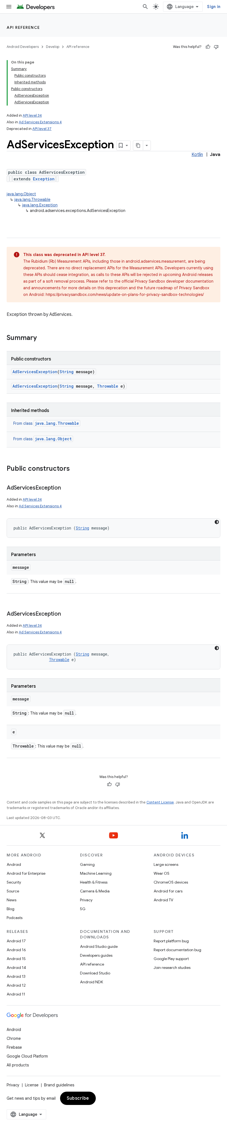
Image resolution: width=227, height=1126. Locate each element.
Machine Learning (96, 873)
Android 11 (16, 994)
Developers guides (96, 955)
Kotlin (197, 154)
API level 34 (32, 115)
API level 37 (41, 128)
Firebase (14, 1047)
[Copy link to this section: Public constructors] (75, 469)
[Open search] (145, 6)
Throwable (107, 386)
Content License (160, 802)
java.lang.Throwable (32, 199)
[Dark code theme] (216, 522)
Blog (10, 908)
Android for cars (168, 891)
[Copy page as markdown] (138, 145)
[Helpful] (208, 47)
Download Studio (95, 973)
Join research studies (172, 967)
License (31, 1085)
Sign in (213, 6)
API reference (23, 27)
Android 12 (16, 985)
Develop (52, 46)
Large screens (166, 864)
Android (14, 864)
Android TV (163, 899)
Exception (44, 178)
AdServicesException (34, 371)
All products (18, 1065)
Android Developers (23, 46)
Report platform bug (171, 940)
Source (13, 891)
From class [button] (46, 423)
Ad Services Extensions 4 (40, 122)
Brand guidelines (59, 1085)
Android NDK (91, 981)
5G (83, 908)
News (11, 899)
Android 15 (16, 958)
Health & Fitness (93, 882)
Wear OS (161, 873)
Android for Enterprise (26, 873)
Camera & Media (95, 891)
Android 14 (16, 967)
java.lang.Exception (40, 205)
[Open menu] (8, 6)
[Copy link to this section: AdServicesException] (66, 488)
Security (14, 882)
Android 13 (16, 976)
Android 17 (16, 940)
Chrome (14, 1038)
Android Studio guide (99, 946)
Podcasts (14, 917)
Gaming (87, 864)
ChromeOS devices (171, 882)
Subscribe (78, 1098)
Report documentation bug (177, 949)
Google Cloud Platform (27, 1056)
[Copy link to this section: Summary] (42, 338)
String (67, 371)
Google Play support (171, 958)
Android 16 (16, 949)
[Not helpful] (216, 47)
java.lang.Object (21, 193)
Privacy (86, 899)
